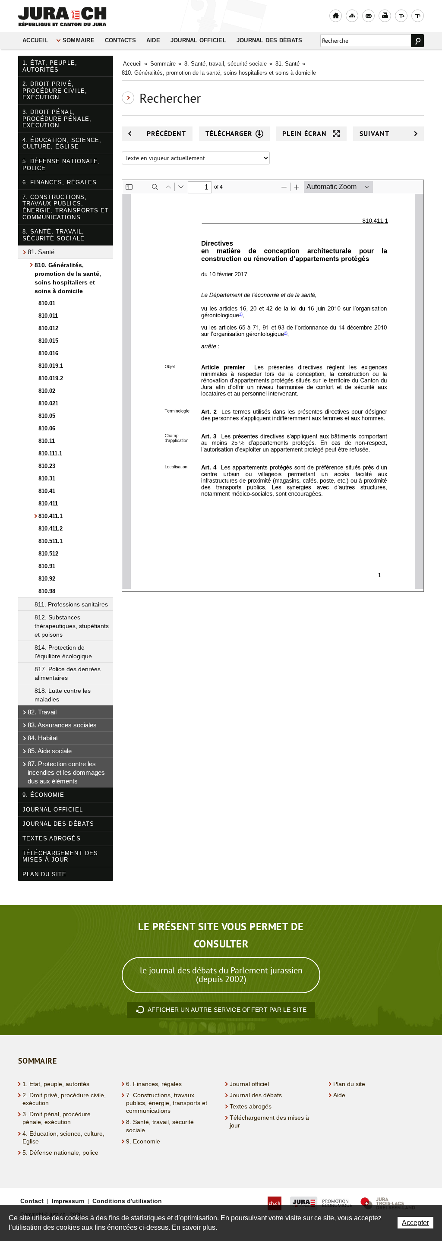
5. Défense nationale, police (61, 164)
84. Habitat (43, 738)
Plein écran (304, 133)
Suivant (374, 133)
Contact (32, 1200)
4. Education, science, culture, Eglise (63, 1137)
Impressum (68, 1200)
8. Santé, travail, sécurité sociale (53, 235)
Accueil (35, 41)
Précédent (166, 133)
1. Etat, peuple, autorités (55, 1083)
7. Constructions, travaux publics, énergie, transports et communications (65, 207)
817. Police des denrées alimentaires (68, 673)
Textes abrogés (51, 838)
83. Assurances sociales (62, 725)
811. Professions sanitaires (71, 604)
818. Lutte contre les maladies (63, 695)
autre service (227, 1009)
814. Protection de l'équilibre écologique (63, 652)
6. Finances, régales (59, 182)
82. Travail (42, 712)
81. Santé (41, 252)
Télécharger (229, 133)
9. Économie (43, 795)
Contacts (120, 41)
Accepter (415, 1222)
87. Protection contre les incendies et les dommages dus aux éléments (66, 772)
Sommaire (79, 41)
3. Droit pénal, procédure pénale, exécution (57, 119)
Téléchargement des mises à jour (60, 856)
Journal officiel (198, 41)
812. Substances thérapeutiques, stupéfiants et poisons (72, 626)
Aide (153, 41)
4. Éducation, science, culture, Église (61, 143)
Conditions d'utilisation (127, 1200)
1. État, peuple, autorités (49, 66)
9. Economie (143, 1141)
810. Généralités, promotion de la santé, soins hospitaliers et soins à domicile (68, 278)
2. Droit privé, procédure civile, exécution (54, 91)
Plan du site (44, 874)
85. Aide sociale (50, 751)
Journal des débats (270, 41)
